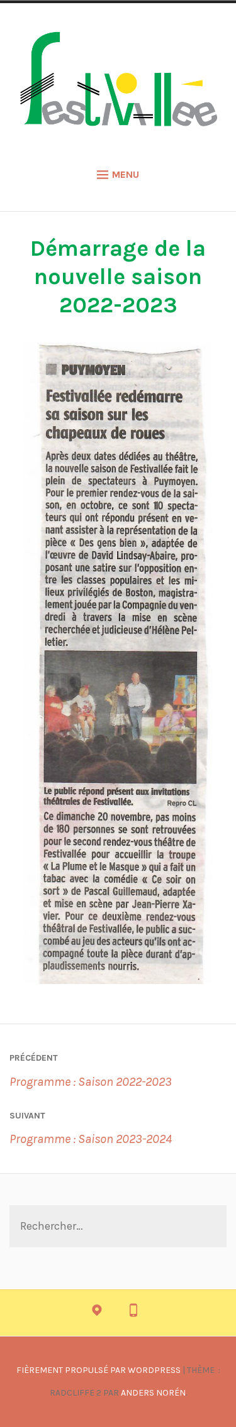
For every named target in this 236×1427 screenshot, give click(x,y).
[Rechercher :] (118, 1227)
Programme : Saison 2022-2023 (90, 1070)
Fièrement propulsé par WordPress (98, 1370)
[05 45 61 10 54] (133, 1313)
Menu (125, 174)
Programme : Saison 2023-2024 (90, 1128)
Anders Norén (153, 1392)
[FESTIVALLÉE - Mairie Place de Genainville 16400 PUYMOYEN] (97, 1313)
